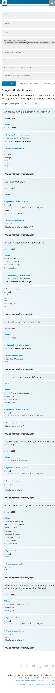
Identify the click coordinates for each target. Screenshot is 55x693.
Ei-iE (3, 3)
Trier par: (5, 104)
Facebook (21, 666)
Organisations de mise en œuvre (15, 40)
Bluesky (46, 666)
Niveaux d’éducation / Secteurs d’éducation (18, 68)
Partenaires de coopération (13, 52)
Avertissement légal (23, 684)
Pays (5, 14)
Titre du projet (14, 104)
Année (6, 32)
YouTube (33, 666)
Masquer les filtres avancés (28, 84)
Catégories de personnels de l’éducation (17, 75)
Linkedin (53, 666)
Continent (7, 23)
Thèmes (6, 60)
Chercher (9, 84)
